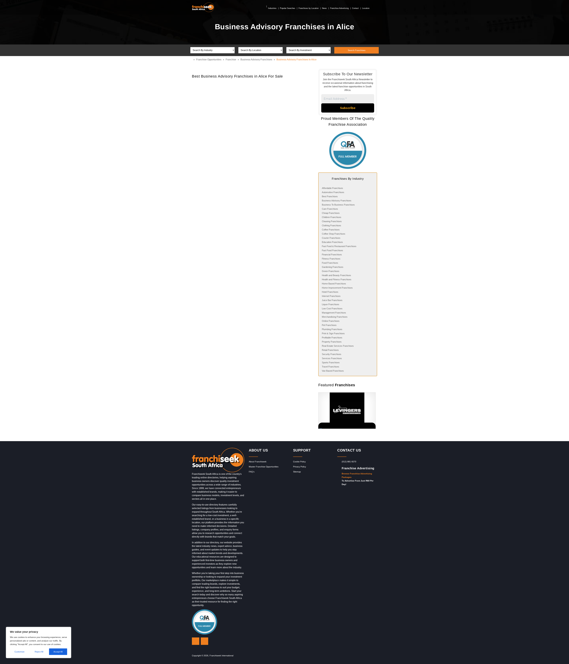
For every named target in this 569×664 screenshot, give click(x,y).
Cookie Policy (299, 461)
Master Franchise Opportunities (263, 466)
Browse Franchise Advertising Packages (357, 475)
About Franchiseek (257, 461)
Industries (272, 8)
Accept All (58, 652)
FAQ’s (251, 471)
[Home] (192, 59)
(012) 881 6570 (349, 461)
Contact (355, 8)
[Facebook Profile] (204, 641)
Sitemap (297, 471)
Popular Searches (287, 8)
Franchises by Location (309, 8)
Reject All (39, 652)
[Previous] (318, 410)
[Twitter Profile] (195, 641)
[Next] (373, 410)
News (324, 8)
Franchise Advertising (339, 8)
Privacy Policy (299, 466)
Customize (19, 652)
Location (365, 8)
